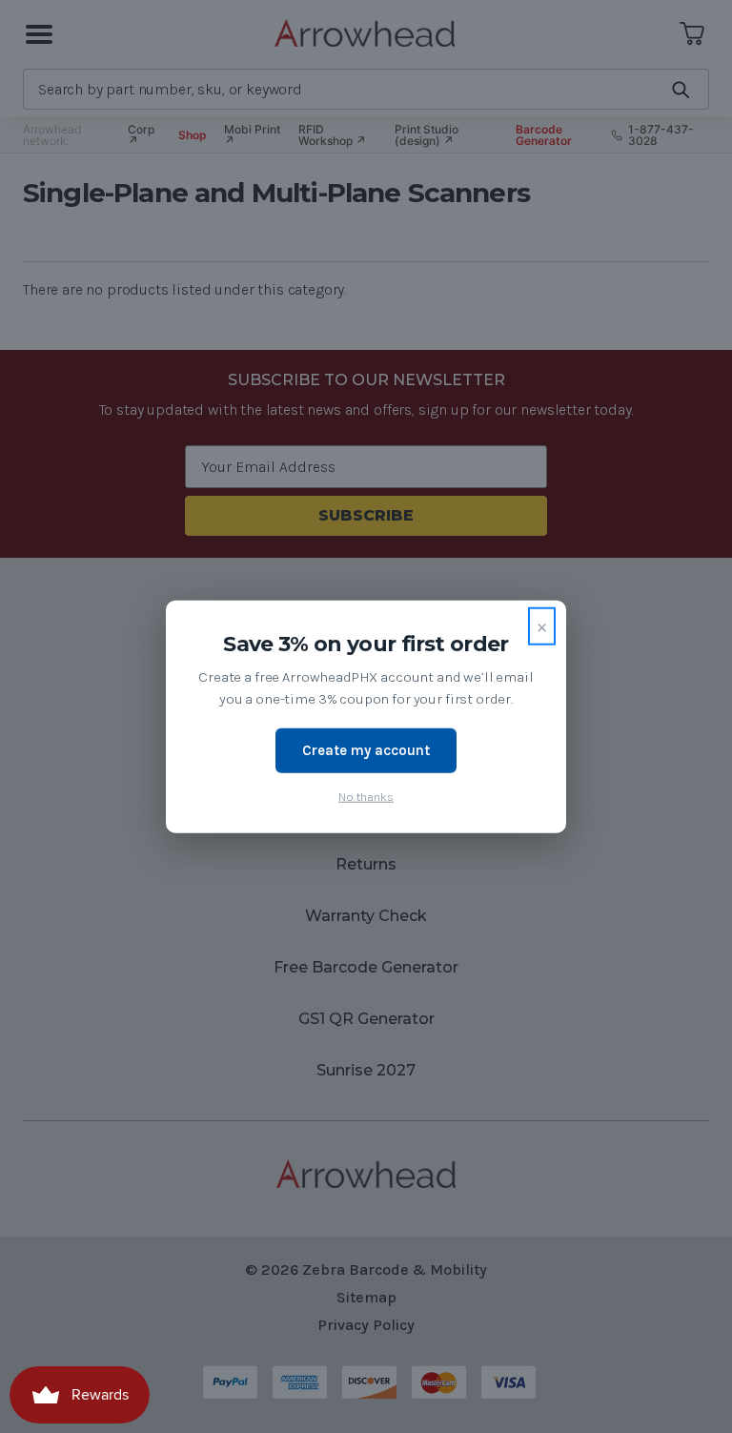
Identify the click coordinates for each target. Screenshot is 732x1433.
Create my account (366, 750)
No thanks (366, 795)
